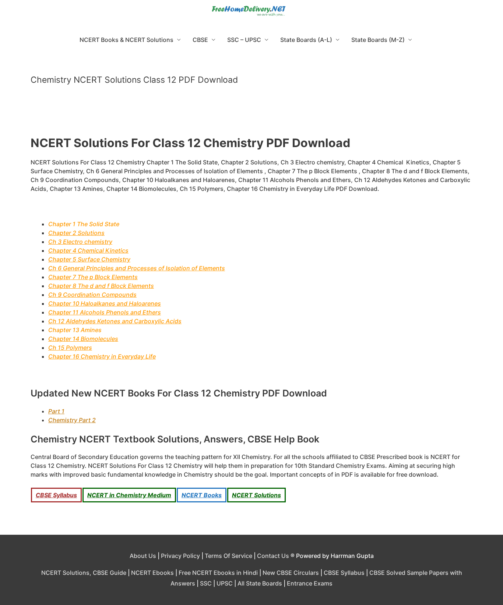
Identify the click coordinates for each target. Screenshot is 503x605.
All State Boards (260, 583)
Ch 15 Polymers (70, 347)
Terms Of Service (228, 555)
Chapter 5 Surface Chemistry (89, 259)
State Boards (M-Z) (378, 39)
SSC (206, 583)
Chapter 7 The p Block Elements (93, 277)
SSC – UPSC (244, 39)
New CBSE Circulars (291, 572)
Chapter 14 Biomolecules (83, 338)
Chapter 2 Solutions (76, 232)
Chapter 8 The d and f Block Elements (101, 285)
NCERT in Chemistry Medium (129, 495)
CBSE (200, 39)
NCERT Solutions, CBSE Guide (83, 572)
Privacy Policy (180, 555)
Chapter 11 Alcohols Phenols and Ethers (104, 312)
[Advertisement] (251, 113)
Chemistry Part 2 (72, 420)
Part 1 (56, 411)
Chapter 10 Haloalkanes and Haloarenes (104, 303)
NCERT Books (202, 495)
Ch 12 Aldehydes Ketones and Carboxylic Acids (115, 321)
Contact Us (273, 555)
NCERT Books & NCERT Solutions (126, 39)
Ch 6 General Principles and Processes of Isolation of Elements (136, 268)
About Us (143, 555)
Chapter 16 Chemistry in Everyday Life (102, 356)
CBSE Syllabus (56, 495)
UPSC (225, 583)
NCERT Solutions (256, 495)
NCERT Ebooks (152, 572)
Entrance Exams (310, 583)
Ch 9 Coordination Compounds (92, 294)
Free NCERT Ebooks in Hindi (218, 572)
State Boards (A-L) (306, 39)
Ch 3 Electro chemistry (80, 241)
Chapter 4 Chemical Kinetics (88, 250)
